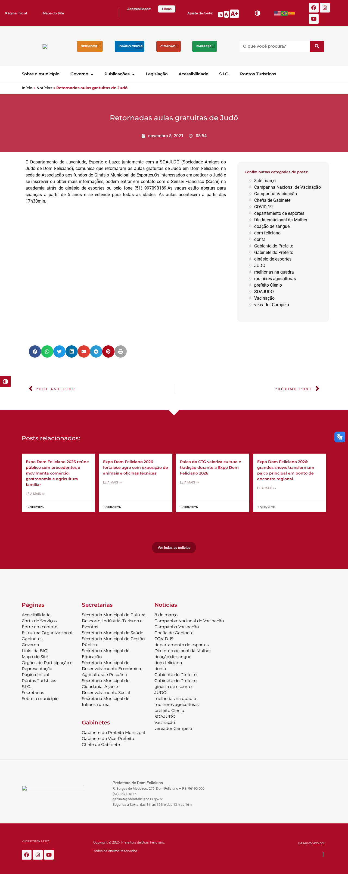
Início (27, 88)
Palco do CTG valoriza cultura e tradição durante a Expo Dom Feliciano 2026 (210, 467)
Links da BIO (35, 650)
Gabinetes (32, 638)
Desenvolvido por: (311, 843)
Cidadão (167, 46)
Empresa (204, 46)
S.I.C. (224, 73)
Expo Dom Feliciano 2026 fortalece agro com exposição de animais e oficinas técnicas (135, 467)
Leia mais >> (35, 494)
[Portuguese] (284, 13)
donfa (260, 239)
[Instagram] (325, 8)
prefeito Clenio (268, 285)
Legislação (157, 73)
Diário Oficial (131, 46)
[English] (277, 13)
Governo (79, 73)
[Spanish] (291, 13)
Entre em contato (39, 626)
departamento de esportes (279, 213)
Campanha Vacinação (275, 193)
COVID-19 (263, 206)
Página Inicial (16, 13)
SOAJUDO (264, 291)
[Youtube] (314, 19)
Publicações (117, 73)
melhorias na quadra (274, 272)
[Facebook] (314, 8)
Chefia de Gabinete (272, 200)
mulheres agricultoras (275, 278)
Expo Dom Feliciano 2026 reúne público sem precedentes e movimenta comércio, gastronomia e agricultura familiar (57, 473)
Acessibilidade (193, 73)
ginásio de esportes (272, 259)
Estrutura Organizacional (47, 632)
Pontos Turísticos (258, 73)
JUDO (259, 265)
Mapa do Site (53, 13)
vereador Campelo (271, 304)
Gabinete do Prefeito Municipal (113, 732)
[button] (35, 351)
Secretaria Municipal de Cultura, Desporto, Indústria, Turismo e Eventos (114, 620)
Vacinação (264, 298)
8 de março (265, 180)
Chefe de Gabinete (101, 744)
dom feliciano (267, 232)
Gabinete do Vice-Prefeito (108, 738)
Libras (167, 9)
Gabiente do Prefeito (273, 246)
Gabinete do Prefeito (273, 252)
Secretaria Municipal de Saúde (112, 632)
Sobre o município (41, 73)
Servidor (89, 46)
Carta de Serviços (39, 620)
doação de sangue (272, 226)
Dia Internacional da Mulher (280, 219)
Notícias (44, 88)
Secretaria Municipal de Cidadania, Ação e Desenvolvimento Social (106, 686)
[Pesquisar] (317, 46)
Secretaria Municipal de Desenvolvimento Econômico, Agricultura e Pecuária (112, 668)
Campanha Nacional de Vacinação (287, 187)
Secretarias (33, 692)
